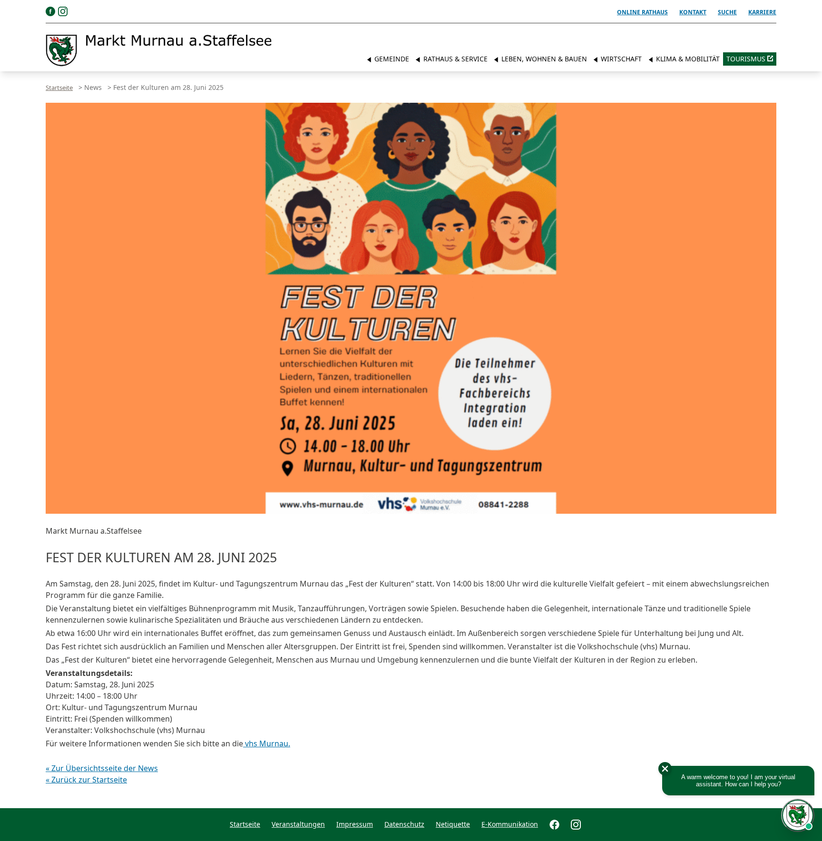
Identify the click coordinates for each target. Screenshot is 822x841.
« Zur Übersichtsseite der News (102, 768)
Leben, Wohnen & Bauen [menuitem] (543, 58)
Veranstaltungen (298, 824)
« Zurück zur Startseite (86, 779)
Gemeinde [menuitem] (390, 58)
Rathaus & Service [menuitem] (454, 58)
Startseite (59, 87)
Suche (727, 12)
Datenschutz (404, 824)
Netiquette (453, 824)
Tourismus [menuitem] (745, 58)
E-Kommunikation (509, 824)
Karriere (762, 12)
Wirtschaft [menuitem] (620, 58)
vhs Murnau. (266, 743)
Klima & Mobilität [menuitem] (687, 58)
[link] (159, 50)
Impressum (354, 824)
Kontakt (692, 12)
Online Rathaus (642, 12)
